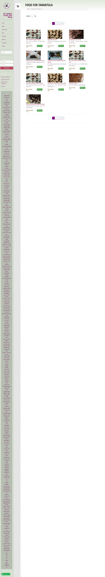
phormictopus (6, 305)
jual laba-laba (6, 344)
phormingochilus (7, 301)
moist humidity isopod (7, 278)
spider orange (6, 372)
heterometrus (6, 286)
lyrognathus (6, 464)
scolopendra (6, 215)
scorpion (6, 279)
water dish (7, 264)
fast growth (7, 311)
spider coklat (6, 428)
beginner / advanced (7, 256)
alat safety (7, 381)
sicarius (6, 404)
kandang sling (6, 308)
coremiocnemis (7, 477)
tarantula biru (6, 153)
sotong (6, 526)
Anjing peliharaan (6, 501)
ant (6, 558)
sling (7, 105)
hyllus (7, 362)
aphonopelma (6, 317)
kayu (7, 178)
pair (6, 234)
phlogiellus (7, 470)
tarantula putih (6, 163)
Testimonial (4, 42)
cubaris (6, 252)
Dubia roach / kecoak (52, 39)
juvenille (6, 144)
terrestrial (7, 114)
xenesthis (7, 360)
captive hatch (6, 371)
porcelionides (6, 524)
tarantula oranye (7, 137)
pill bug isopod (6, 249)
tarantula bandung (6, 173)
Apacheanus (6, 528)
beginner (6, 379)
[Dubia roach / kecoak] (57, 34)
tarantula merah (7, 151)
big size (6, 181)
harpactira (7, 328)
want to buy (6, 546)
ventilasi (6, 396)
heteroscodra (6, 399)
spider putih (6, 332)
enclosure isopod (6, 545)
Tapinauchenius (7, 548)
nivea (7, 423)
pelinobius (7, 438)
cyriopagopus (6, 425)
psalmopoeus (6, 289)
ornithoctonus (6, 376)
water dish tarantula (7, 288)
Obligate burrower (6, 156)
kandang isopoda (6, 408)
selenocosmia (6, 394)
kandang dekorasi (6, 333)
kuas (7, 530)
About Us (4, 39)
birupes (6, 418)
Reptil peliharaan (6, 502)
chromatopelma (7, 325)
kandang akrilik (7, 200)
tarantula (6, 222)
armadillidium (6, 323)
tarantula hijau (6, 251)
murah (6, 122)
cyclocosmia (6, 388)
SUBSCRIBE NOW (6, 68)
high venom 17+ (7, 183)
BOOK (6, 382)
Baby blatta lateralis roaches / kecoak (34, 83)
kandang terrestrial (6, 224)
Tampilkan (28, 16)
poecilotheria (6, 240)
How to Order (4, 29)
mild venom (6, 186)
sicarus (6, 497)
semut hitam (6, 442)
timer (7, 474)
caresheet (7, 467)
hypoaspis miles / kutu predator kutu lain (35, 60)
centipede (7, 208)
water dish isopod (6, 435)
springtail (6, 431)
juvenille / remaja (6, 112)
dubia (7, 445)
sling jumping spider (7, 306)
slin (6, 562)
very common (6, 154)
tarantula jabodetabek (6, 169)
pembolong (7, 465)
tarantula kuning (7, 176)
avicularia (7, 210)
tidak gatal (7, 276)
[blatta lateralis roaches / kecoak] (35, 34)
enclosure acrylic (6, 190)
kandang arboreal (6, 254)
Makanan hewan (7, 401)
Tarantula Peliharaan (7, 519)
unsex (7, 100)
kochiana (6, 403)
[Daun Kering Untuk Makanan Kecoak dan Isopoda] (57, 55)
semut (7, 560)
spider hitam (6, 357)
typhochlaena (6, 440)
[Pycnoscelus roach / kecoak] (78, 34)
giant (7, 462)
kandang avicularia (6, 523)
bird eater (7, 296)
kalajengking (6, 293)
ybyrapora (7, 433)
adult (7, 193)
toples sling (7, 472)
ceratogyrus (6, 335)
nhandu (6, 281)
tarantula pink (6, 213)
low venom (7, 109)
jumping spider (7, 391)
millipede (6, 421)
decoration (7, 230)
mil (6, 567)
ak (6, 479)
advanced (7, 134)
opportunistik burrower (6, 266)
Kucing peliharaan (6, 499)
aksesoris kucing (7, 516)
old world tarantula (6, 131)
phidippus (7, 340)
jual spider (7, 247)
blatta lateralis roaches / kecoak (33, 39)
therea (6, 521)
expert (6, 188)
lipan (7, 262)
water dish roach (7, 437)
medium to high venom (6, 207)
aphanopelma (6, 347)
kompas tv (3, 86)
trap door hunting (6, 345)
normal (6, 553)
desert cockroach (6, 531)
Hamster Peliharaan (7, 506)
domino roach (6, 457)
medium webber (7, 124)
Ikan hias (6, 504)
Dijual (3, 26)
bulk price (7, 166)
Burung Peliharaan (6, 491)
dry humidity (6, 115)
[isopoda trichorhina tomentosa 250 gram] (35, 98)
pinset (7, 389)
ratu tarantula (6, 95)
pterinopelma (6, 416)
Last (62, 23)
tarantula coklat (7, 127)
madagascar (6, 469)
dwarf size (7, 220)
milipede (6, 563)
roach (7, 225)
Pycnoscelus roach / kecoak (75, 39)
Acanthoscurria (7, 349)
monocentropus (7, 359)
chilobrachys (6, 327)
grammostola (6, 235)
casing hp (7, 494)
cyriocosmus (6, 384)
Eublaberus (6, 540)
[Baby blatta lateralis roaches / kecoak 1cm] (78, 55)
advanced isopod (6, 543)
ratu (6, 555)
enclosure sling (7, 355)
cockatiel (6, 482)
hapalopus (7, 364)
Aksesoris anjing (7, 514)
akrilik (7, 203)
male (7, 161)
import (6, 98)
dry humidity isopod (6, 413)
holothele (6, 322)
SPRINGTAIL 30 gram (73, 83)
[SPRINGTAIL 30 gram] (78, 77)
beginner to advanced (6, 352)
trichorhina (7, 430)
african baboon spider (6, 244)
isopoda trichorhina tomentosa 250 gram (35, 104)
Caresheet (4, 36)
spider (7, 350)
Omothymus (6, 330)
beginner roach (7, 415)
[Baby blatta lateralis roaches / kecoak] (35, 77)
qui (6, 557)
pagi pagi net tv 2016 (5, 79)
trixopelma (7, 453)
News (3, 32)
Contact (3, 46)
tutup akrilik (6, 320)
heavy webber (6, 191)
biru (6, 492)
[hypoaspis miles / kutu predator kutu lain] (35, 55)
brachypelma (6, 185)
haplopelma (6, 303)
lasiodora (6, 271)
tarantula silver (7, 420)
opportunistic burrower (6, 232)
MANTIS (6, 367)
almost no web (6, 120)
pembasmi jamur (6, 486)
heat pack (7, 541)
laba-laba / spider (6, 261)
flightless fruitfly (7, 393)
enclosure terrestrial (7, 212)
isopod (6, 180)
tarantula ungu (6, 175)
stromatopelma (7, 487)
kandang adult (6, 448)
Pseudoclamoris (7, 550)
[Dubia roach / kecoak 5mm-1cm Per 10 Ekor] (57, 77)
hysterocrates (6, 369)
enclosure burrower (6, 310)
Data (35, 16)
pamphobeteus (7, 291)
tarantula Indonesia (6, 202)
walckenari (7, 374)
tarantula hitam (7, 102)
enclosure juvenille (6, 398)
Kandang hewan (7, 489)
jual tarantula (6, 97)
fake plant (7, 354)
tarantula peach (7, 269)
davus (7, 337)
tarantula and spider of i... (6, 76)
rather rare (7, 149)
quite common (6, 132)
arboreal (6, 136)
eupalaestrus (6, 406)
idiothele (6, 484)
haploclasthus (6, 452)
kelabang (6, 205)
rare (6, 142)
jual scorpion (6, 284)
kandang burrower (6, 342)
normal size (6, 104)
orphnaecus (6, 377)
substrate (7, 274)
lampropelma (6, 273)
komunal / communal (7, 246)
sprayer (6, 411)
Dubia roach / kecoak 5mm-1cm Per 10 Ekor (57, 83)
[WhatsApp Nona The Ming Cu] (5, 574)
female (6, 129)
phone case (6, 496)
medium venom (7, 295)
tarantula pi (7, 565)
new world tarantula (6, 107)
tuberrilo (6, 455)
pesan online (6, 518)
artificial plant (6, 475)
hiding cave (6, 426)
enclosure (7, 168)
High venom (6, 171)
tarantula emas (7, 242)
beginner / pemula (6, 110)
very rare (6, 164)
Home (28, 9)
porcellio (6, 366)
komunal (6, 447)
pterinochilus (6, 318)
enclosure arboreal (6, 195)
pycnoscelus (6, 443)
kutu (7, 450)
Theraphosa (6, 283)
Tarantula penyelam (7, 386)
